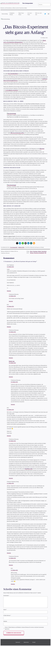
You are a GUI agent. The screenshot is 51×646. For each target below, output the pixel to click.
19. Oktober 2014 (10, 266)
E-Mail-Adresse (7, 615)
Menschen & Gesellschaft (39, 252)
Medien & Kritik (21, 247)
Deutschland (43, 251)
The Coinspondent (27, 3)
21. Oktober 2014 (10, 483)
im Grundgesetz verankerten (12, 90)
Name (5, 609)
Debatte (39, 251)
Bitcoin (31, 251)
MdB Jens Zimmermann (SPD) (17, 132)
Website (5, 621)
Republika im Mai (28, 468)
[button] (17, 243)
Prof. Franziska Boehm (13, 73)
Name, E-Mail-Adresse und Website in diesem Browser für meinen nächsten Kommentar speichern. (24, 628)
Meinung (31, 252)
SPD (45, 252)
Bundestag (35, 251)
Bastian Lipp (11, 361)
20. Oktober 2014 (12, 362)
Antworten (9, 290)
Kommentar (6, 595)
